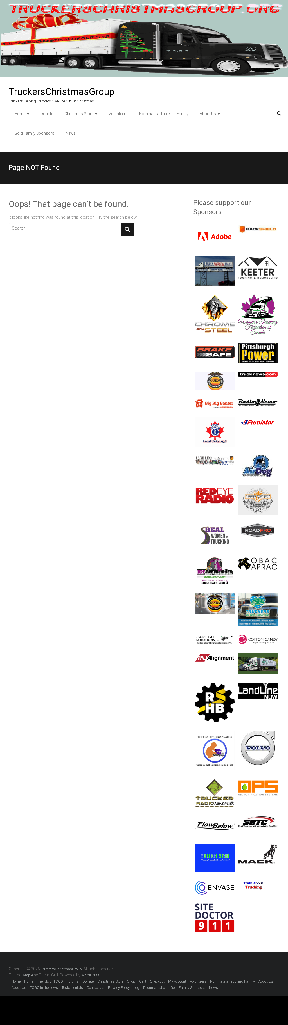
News (71, 133)
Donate (46, 113)
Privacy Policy (119, 987)
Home (19, 113)
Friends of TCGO (50, 981)
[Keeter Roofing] (258, 259)
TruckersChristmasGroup (61, 91)
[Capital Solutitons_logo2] (215, 637)
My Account (177, 981)
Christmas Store (78, 113)
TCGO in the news (44, 987)
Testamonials (72, 987)
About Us (208, 113)
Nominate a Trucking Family (163, 113)
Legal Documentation (150, 987)
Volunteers (118, 113)
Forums (73, 981)
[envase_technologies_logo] (215, 883)
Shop (131, 981)
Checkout (157, 981)
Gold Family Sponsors (34, 133)
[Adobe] (215, 228)
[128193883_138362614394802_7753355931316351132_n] (215, 559)
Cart (142, 981)
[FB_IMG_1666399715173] (215, 526)
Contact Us (95, 987)
